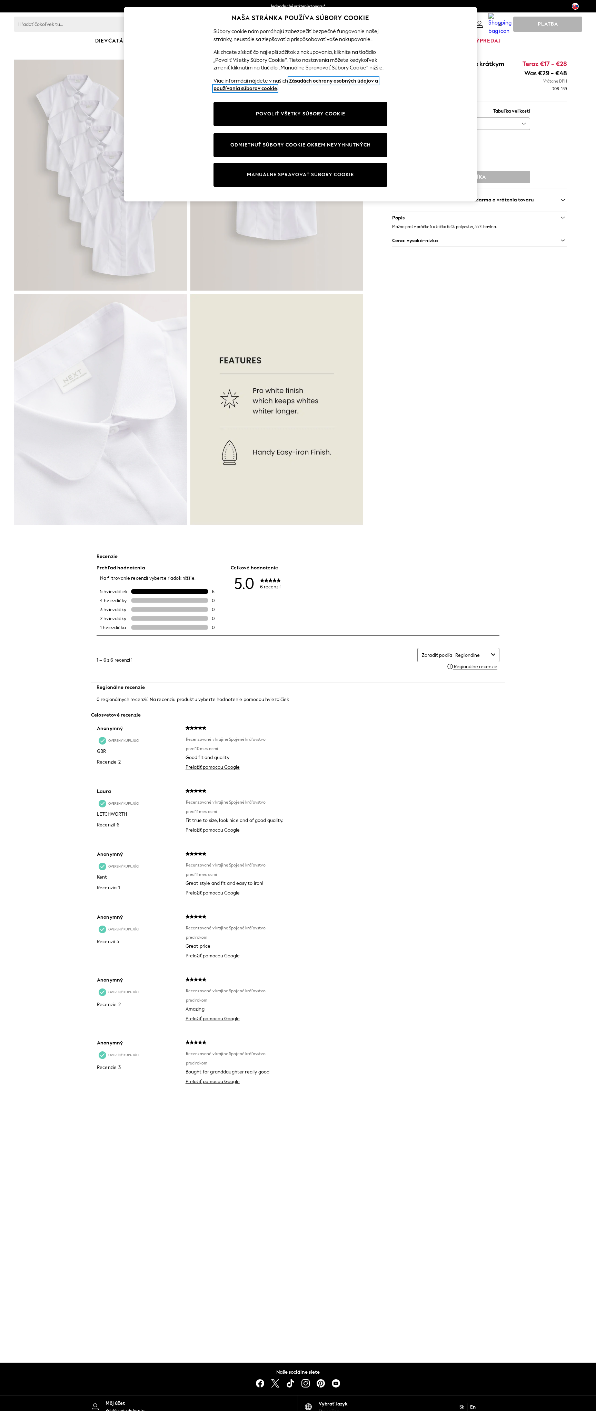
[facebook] (260, 1383)
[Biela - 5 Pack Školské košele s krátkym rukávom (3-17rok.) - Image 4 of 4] (276, 409)
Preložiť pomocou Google (213, 767)
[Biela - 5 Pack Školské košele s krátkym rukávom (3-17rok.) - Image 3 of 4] (100, 409)
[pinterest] (320, 1383)
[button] (479, 217)
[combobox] (472, 655)
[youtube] (336, 1383)
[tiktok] (290, 1383)
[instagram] (305, 1383)
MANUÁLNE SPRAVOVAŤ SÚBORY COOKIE (300, 175)
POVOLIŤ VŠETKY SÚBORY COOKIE (300, 114)
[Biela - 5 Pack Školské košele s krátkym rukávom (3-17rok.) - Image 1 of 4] (100, 175)
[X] (275, 1383)
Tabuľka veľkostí (511, 111)
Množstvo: (403, 139)
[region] (300, 104)
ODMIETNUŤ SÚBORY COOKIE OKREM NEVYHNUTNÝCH (300, 145)
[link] (479, 24)
